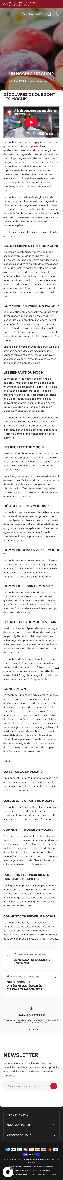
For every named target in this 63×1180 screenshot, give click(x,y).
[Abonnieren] (53, 1086)
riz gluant (33, 146)
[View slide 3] (34, 1029)
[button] (8, 1172)
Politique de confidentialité (43, 1167)
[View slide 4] (38, 1029)
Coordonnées (52, 1174)
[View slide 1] (26, 1029)
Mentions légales (38, 1174)
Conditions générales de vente (18, 1174)
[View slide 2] (30, 1029)
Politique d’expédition (41, 1170)
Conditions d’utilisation (22, 1170)
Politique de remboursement (20, 1167)
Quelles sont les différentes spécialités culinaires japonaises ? (24, 985)
